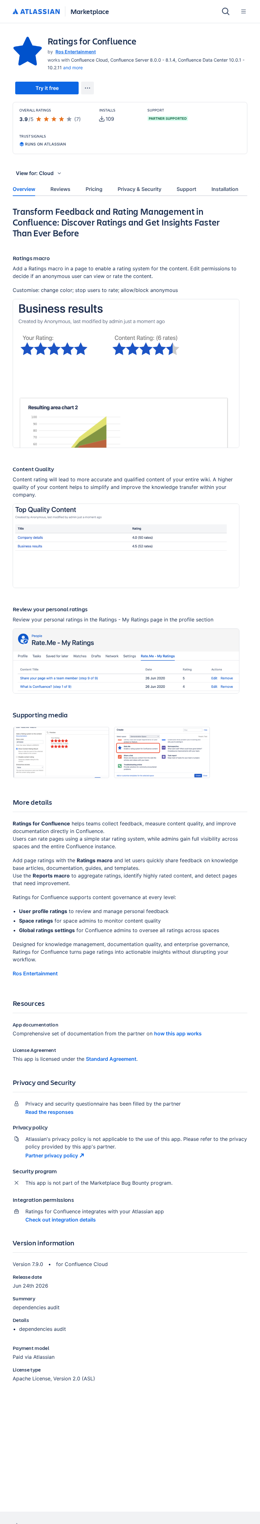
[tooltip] (106, 119)
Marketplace (89, 11)
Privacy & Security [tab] (139, 189)
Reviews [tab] (60, 189)
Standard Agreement (111, 1059)
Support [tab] (186, 189)
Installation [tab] (224, 189)
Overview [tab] (24, 189)
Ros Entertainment (75, 51)
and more (73, 67)
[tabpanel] (130, 799)
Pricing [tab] (94, 189)
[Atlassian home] (36, 11)
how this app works (178, 1033)
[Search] (225, 11)
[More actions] (87, 88)
